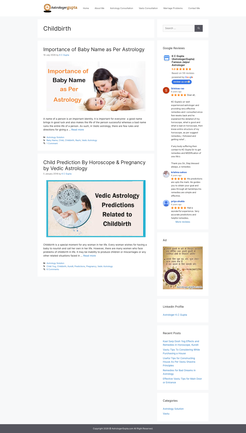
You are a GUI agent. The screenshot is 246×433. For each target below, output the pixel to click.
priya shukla (177, 201)
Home (86, 8)
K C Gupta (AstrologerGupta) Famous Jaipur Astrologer (183, 61)
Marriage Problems (173, 8)
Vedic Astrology (89, 140)
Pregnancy (91, 266)
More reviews (183, 221)
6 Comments (53, 269)
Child (61, 140)
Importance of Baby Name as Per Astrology (93, 49)
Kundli (70, 266)
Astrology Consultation (121, 8)
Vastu (166, 413)
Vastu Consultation (148, 8)
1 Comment (52, 143)
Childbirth (69, 140)
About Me (99, 8)
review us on (180, 81)
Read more (77, 129)
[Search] (199, 28)
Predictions (79, 266)
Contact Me (194, 8)
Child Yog (51, 266)
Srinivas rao (177, 88)
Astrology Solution (55, 137)
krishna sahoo (179, 172)
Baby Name (52, 140)
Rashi (78, 140)
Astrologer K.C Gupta (175, 314)
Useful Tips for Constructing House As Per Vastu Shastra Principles (179, 362)
